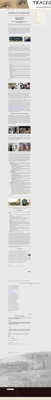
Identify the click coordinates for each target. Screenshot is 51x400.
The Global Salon (36, 16)
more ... (10, 195)
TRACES (39, 9)
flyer (11, 336)
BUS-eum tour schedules (37, 23)
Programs (17, 9)
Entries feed (17, 391)
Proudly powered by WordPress (9, 398)
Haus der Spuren (36, 15)
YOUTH (9, 381)
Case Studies (28, 9)
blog (34, 17)
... (10, 320)
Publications (24, 9)
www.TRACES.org (18, 246)
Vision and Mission (8, 9)
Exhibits (20, 9)
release (11, 340)
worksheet (9, 383)
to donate (35, 9)
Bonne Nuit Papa (36, 21)
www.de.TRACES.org (15, 307)
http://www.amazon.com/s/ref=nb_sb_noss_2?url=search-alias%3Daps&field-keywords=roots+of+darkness (13, 292)
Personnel (13, 9)
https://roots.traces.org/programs (12, 102)
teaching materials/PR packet (37, 22)
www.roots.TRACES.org (12, 246)
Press (32, 9)
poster (9, 338)
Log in (16, 390)
